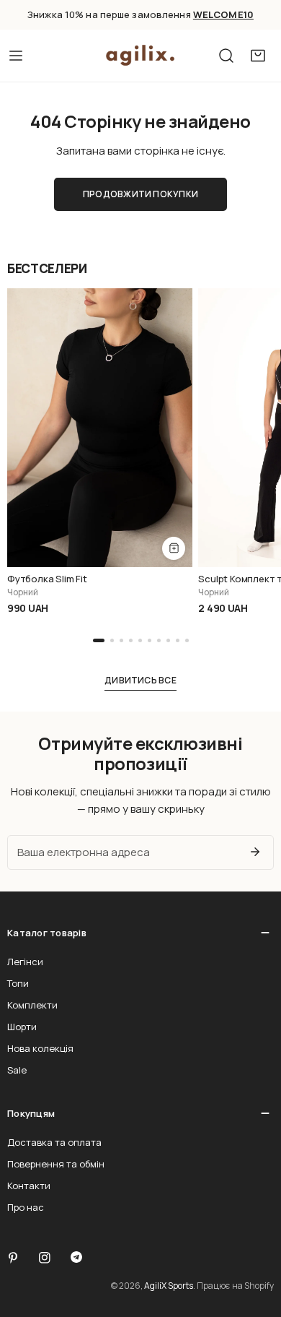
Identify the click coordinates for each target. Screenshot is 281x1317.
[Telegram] (76, 1257)
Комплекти (32, 1004)
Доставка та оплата (54, 1142)
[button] (258, 56)
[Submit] (255, 851)
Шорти (22, 1026)
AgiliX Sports (168, 1285)
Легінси (25, 961)
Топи (18, 983)
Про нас (25, 1207)
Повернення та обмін (55, 1163)
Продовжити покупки (140, 194)
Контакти (28, 1185)
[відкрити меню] (16, 55)
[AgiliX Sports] (140, 56)
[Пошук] (226, 56)
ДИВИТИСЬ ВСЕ (140, 680)
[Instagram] (45, 1258)
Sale (17, 1069)
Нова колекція (40, 1048)
